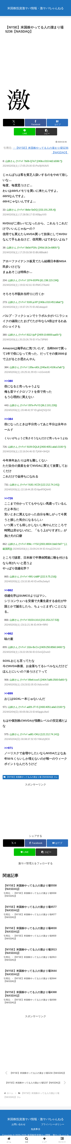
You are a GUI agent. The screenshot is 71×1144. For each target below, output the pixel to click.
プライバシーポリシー (52, 1124)
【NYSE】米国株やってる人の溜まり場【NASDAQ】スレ (32, 777)
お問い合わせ (18, 1124)
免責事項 (35, 1129)
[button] (46, 131)
